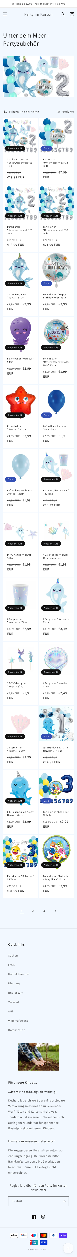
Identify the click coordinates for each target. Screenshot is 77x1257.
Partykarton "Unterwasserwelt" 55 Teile (55, 230)
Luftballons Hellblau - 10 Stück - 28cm (19, 492)
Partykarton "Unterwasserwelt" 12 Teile (55, 162)
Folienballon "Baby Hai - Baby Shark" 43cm (56, 877)
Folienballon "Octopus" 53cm (20, 360)
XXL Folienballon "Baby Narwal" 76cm (20, 813)
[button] (5, 14)
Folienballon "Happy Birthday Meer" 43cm (55, 296)
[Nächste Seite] (55, 910)
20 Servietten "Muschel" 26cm (16, 749)
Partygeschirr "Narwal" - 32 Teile (56, 492)
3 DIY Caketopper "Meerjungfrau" (17, 685)
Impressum (15, 992)
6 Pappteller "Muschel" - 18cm (56, 685)
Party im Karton (42, 1250)
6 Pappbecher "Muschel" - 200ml (17, 620)
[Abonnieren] (64, 1201)
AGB (11, 1011)
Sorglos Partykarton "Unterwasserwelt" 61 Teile (19, 162)
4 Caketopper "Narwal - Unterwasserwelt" (56, 556)
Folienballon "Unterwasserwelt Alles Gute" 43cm (56, 361)
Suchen (13, 955)
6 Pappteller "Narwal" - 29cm (56, 620)
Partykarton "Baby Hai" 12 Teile (56, 813)
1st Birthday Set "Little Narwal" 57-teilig (56, 749)
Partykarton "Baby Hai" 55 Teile (20, 877)
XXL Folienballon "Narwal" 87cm (16, 296)
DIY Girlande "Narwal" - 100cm (20, 556)
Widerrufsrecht (18, 1021)
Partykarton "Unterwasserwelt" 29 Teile (19, 230)
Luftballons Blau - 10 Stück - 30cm (54, 428)
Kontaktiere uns (19, 974)
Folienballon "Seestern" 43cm (16, 428)
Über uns (14, 983)
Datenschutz (16, 1030)
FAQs (11, 965)
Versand (13, 1002)
